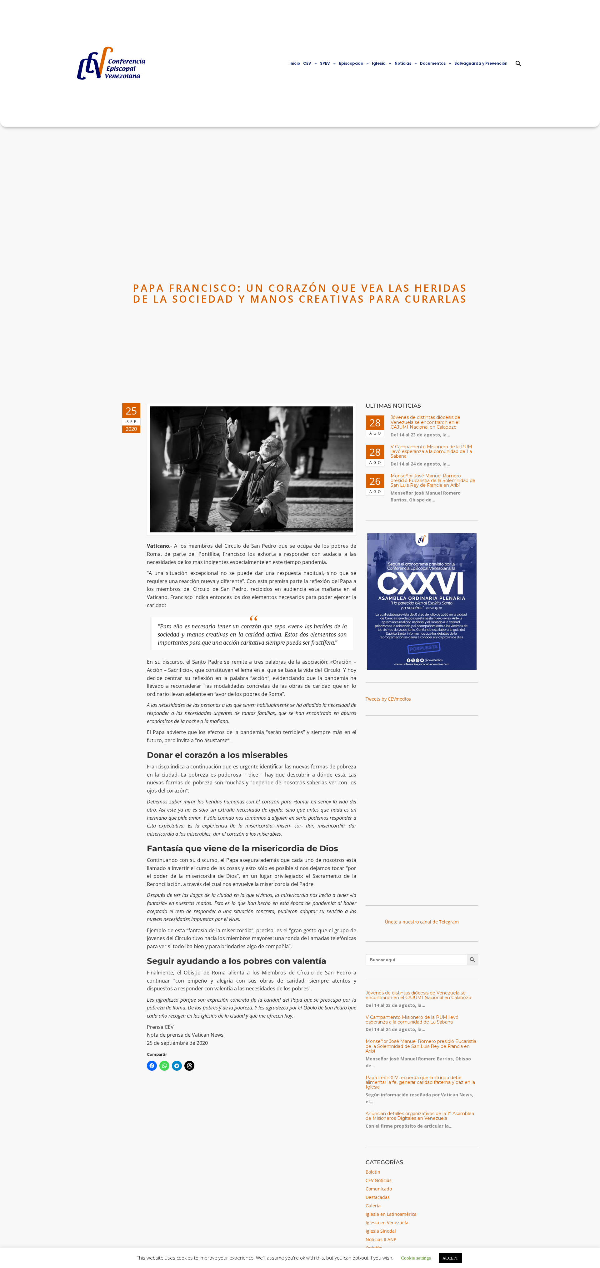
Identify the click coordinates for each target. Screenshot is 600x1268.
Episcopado (351, 63)
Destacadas (378, 1197)
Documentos (433, 63)
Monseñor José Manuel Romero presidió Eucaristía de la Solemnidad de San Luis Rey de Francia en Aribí (433, 480)
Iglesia (379, 63)
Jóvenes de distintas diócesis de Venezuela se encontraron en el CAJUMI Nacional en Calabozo (425, 422)
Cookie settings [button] (416, 1257)
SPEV (325, 63)
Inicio (294, 63)
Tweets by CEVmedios (388, 699)
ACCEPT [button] (450, 1258)
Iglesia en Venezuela (387, 1222)
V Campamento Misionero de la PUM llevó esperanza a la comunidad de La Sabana (431, 451)
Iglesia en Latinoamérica (391, 1214)
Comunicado (379, 1189)
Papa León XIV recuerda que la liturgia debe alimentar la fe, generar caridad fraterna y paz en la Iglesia (420, 1082)
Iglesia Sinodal (381, 1231)
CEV (307, 63)
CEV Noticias (379, 1180)
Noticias (403, 63)
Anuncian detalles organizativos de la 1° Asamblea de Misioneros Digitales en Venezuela (420, 1116)
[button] (518, 63)
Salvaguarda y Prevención (481, 63)
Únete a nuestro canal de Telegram (422, 922)
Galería (373, 1206)
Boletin (373, 1172)
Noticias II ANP (381, 1239)
